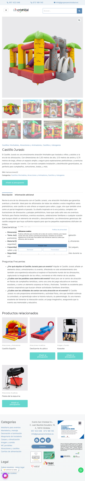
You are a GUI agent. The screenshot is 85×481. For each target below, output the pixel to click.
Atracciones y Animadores (31, 145)
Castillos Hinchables (10, 145)
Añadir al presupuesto (15, 183)
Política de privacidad (59, 229)
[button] (79, 20)
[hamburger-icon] (6, 10)
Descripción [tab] (7, 195)
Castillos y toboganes (52, 145)
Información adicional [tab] (24, 195)
